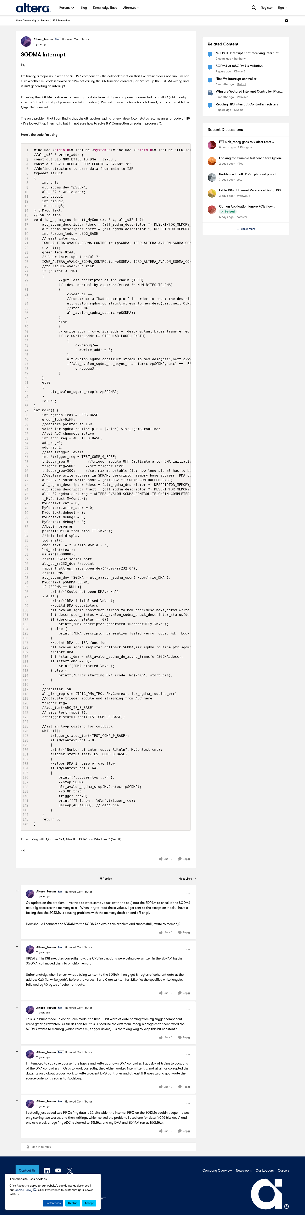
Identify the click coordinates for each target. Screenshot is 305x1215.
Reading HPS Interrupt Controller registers (247, 104)
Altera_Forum (43, 39)
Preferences (53, 1203)
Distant (241, 84)
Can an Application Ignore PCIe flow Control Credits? (246, 207)
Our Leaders (265, 1170)
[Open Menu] (286, 20)
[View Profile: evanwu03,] (212, 193)
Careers (283, 1170)
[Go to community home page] (33, 7)
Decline (72, 1203)
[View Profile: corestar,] (212, 209)
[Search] (253, 7)
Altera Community (26, 20)
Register (267, 8)
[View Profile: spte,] (212, 177)
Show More (248, 228)
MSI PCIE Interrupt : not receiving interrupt (247, 53)
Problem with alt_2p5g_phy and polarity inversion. (248, 174)
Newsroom (243, 1170)
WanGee (242, 97)
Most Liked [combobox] (187, 879)
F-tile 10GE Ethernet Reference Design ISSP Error (251, 190)
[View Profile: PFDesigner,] (212, 145)
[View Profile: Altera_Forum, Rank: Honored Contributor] (26, 41)
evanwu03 (243, 195)
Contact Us (27, 1170)
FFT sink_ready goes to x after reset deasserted (245, 142)
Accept (89, 1203)
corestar (242, 217)
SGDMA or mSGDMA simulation (239, 66)
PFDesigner (245, 147)
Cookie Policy (23, 1190)
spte (239, 179)
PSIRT (102, 1198)
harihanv (240, 58)
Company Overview (217, 1170)
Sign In (282, 8)
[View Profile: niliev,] (212, 161)
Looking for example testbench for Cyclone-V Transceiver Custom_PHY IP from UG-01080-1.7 (251, 158)
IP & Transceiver (61, 20)
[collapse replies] (17, 891)
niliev (240, 163)
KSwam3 (239, 71)
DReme (238, 109)
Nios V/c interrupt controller (236, 79)
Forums (44, 20)
